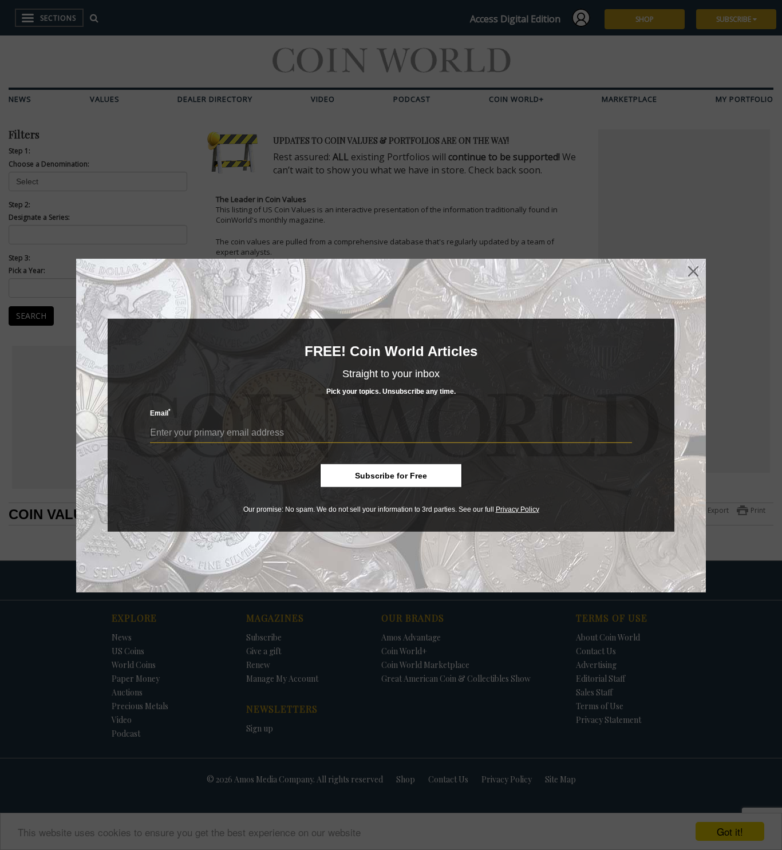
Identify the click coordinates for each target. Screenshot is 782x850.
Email (160, 412)
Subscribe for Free (391, 475)
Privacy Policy (517, 509)
